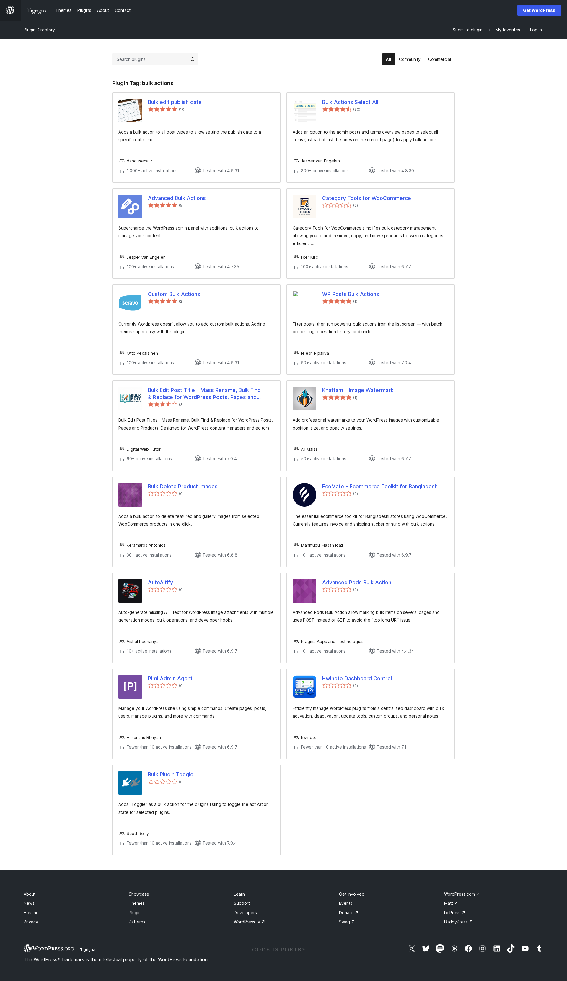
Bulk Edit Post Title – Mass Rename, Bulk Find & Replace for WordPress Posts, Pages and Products (204, 394)
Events (345, 903)
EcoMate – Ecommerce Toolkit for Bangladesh (380, 486)
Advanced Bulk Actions (177, 198)
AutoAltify (160, 582)
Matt (451, 903)
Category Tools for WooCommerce (366, 198)
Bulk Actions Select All (350, 102)
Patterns (137, 921)
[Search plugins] (192, 59)
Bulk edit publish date (175, 102)
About (29, 894)
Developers (245, 912)
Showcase (139, 894)
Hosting (31, 912)
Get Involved (351, 894)
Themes (137, 903)
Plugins (136, 912)
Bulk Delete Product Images (183, 486)
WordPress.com (462, 894)
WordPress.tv (249, 921)
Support (242, 903)
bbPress (454, 912)
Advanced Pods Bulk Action (356, 582)
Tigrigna (87, 949)
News (29, 903)
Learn (239, 894)
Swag (347, 921)
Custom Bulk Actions (174, 294)
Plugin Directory (39, 29)
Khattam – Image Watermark (358, 390)
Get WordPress (539, 10)
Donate (349, 912)
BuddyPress (458, 921)
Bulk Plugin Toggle (170, 774)
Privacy (31, 921)
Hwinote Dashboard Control (357, 678)
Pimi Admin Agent (170, 678)
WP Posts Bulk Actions (350, 294)
